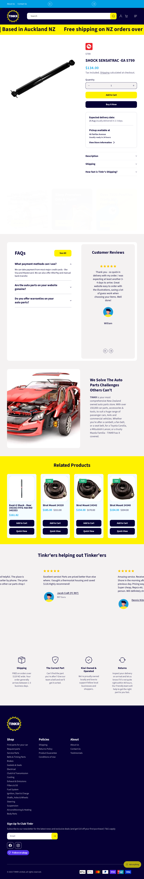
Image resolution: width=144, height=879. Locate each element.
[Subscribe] (54, 836)
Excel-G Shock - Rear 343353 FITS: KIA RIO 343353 (20, 508)
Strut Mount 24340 (120, 505)
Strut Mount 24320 (53, 505)
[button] (135, 16)
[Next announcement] (94, 4)
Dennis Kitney (120, 600)
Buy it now (111, 104)
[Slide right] (111, 351)
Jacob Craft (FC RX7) (49, 593)
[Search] (113, 16)
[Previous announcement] (50, 4)
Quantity (90, 79)
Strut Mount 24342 (86, 505)
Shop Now (18, 223)
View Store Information (100, 142)
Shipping (105, 72)
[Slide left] (105, 351)
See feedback (109, 223)
